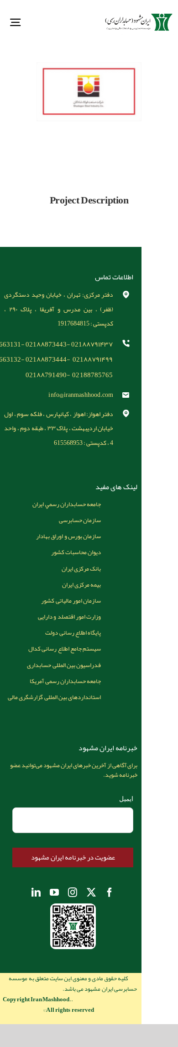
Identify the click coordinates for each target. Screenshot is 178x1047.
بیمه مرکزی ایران (81, 584)
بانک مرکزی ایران (81, 568)
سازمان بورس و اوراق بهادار (68, 536)
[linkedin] (36, 892)
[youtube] (54, 892)
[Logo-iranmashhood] (138, 12)
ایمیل (126, 798)
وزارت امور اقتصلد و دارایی (69, 616)
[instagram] (72, 892)
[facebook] (109, 892)
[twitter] (91, 892)
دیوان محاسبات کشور (76, 552)
